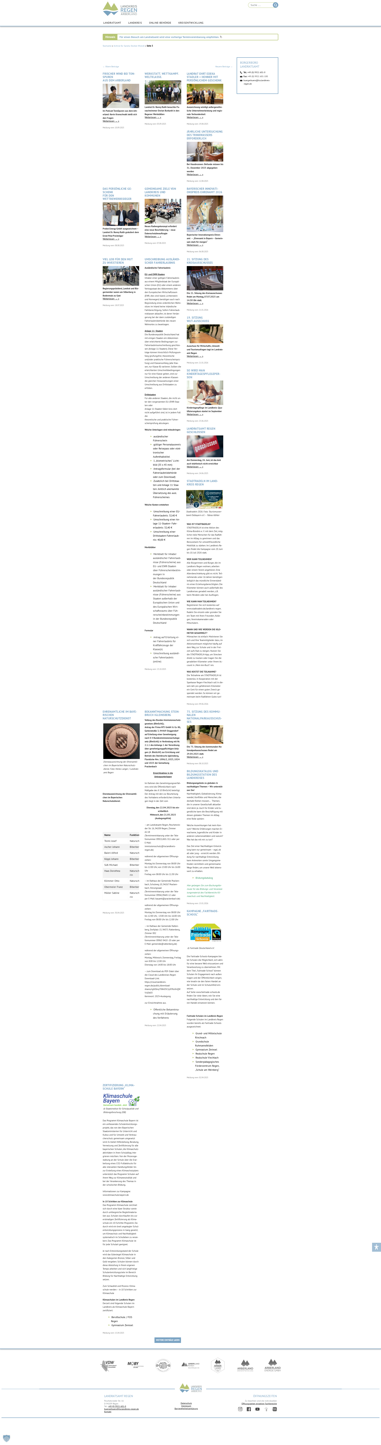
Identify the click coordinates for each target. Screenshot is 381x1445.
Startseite (107, 45)
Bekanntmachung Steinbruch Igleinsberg (162, 713)
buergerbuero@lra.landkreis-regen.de (121, 1409)
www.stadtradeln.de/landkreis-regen (204, 608)
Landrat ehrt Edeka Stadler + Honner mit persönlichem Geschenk (204, 77)
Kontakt (107, 1411)
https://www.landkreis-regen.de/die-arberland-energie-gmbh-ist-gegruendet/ (273, 1365)
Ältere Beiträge (111, 66)
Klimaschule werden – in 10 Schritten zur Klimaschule (119, 1290)
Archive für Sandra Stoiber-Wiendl (129, 45)
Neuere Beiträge (224, 66)
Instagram (240, 1409)
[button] (6, 1438)
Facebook (249, 1409)
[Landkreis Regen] (190, 1388)
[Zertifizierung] (121, 1105)
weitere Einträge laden (167, 1340)
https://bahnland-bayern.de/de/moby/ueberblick (136, 1365)
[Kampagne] (205, 944)
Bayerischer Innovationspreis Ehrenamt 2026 (204, 190)
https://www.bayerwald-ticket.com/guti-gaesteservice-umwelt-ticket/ (163, 1365)
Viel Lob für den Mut (118, 261)
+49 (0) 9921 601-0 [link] (117, 1406)
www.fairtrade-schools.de (208, 992)
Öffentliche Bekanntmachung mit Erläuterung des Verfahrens (166, 1013)
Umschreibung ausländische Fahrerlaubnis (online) (166, 657)
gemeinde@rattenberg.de (164, 943)
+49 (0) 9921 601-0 (256, 72)
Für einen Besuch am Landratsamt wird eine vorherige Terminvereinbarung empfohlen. (170, 37)
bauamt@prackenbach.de (167, 898)
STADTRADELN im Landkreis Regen (202, 482)
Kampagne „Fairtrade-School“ (202, 912)
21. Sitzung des (200, 261)
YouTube (257, 1409)
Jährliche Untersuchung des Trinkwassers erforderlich (205, 135)
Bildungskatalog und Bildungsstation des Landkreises (202, 774)
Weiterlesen (110, 121)
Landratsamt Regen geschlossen (201, 430)
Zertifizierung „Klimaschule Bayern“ (119, 1087)
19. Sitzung (198, 319)
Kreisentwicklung (190, 22)
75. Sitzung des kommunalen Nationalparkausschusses (204, 717)
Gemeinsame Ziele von (160, 192)
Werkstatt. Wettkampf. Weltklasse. (162, 75)
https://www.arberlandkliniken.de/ (190, 1365)
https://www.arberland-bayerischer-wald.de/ (218, 1365)
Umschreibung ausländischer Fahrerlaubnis (162, 261)
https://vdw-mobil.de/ (108, 1365)
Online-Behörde (160, 22)
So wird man (203, 374)
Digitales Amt (266, 1409)
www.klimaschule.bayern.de (116, 1195)
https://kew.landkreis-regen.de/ (245, 1365)
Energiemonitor (275, 1409)
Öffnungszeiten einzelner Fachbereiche (259, 1403)
